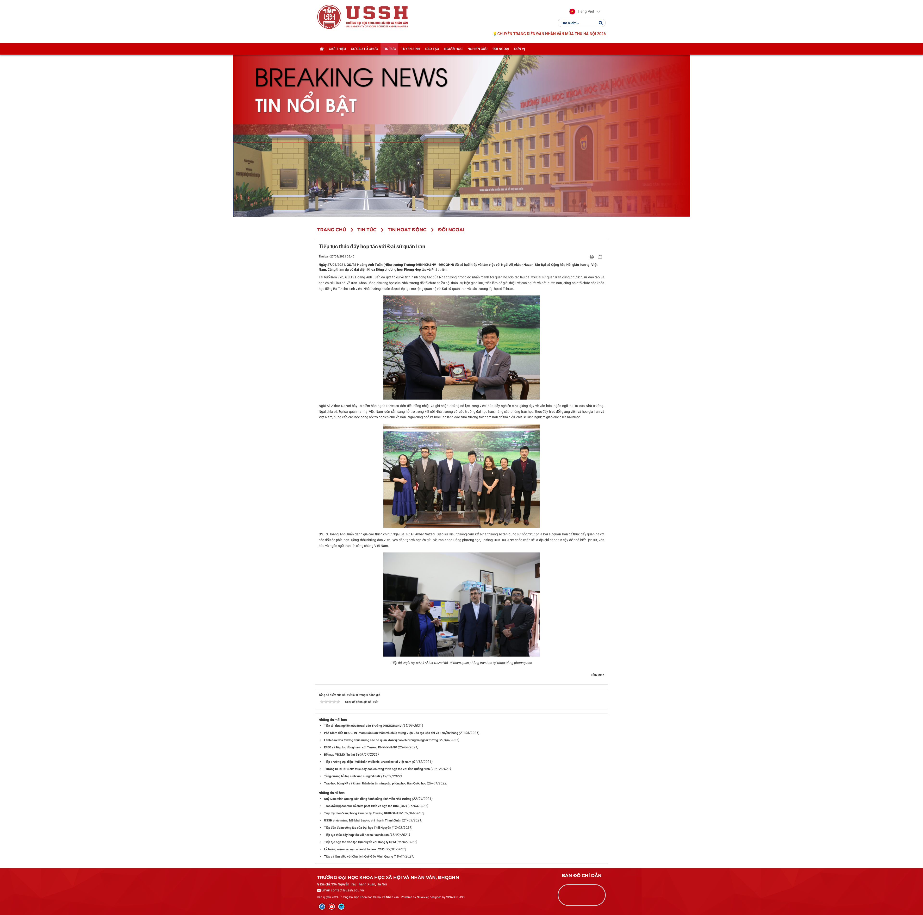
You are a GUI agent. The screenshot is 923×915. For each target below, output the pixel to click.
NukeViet (423, 897)
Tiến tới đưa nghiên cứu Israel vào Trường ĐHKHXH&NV (363, 725)
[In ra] (592, 256)
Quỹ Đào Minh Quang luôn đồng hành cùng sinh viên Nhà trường (367, 799)
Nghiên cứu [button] (477, 49)
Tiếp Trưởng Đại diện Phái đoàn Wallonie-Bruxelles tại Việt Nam (367, 762)
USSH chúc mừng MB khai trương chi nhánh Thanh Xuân (362, 820)
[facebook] (322, 906)
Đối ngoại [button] (501, 49)
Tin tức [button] (389, 49)
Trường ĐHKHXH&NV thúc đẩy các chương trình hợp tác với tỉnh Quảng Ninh (377, 769)
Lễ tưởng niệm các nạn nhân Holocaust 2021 (354, 849)
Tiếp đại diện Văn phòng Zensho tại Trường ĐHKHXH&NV (363, 813)
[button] (581, 11)
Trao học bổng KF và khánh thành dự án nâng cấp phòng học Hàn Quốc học (375, 783)
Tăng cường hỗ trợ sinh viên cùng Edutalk (352, 776)
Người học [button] (453, 49)
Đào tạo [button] (432, 49)
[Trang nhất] (321, 49)
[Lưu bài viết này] (600, 256)
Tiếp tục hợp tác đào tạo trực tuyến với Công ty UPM (360, 842)
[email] (341, 906)
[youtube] (332, 906)
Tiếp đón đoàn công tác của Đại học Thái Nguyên (357, 827)
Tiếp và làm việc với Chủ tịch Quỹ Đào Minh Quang (358, 856)
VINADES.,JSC (455, 897)
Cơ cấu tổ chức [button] (364, 49)
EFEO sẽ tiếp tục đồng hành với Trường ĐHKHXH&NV (360, 747)
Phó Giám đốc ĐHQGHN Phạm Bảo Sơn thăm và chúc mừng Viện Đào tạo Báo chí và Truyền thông (391, 733)
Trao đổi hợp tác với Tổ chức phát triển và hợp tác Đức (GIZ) (365, 806)
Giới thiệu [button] (337, 49)
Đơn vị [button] (519, 49)
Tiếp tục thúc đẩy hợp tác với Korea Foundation (356, 835)
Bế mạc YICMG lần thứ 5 (340, 754)
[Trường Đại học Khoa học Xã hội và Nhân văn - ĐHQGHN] (329, 16)
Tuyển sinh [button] (410, 49)
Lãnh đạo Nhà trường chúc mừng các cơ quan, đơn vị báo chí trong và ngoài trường (381, 740)
